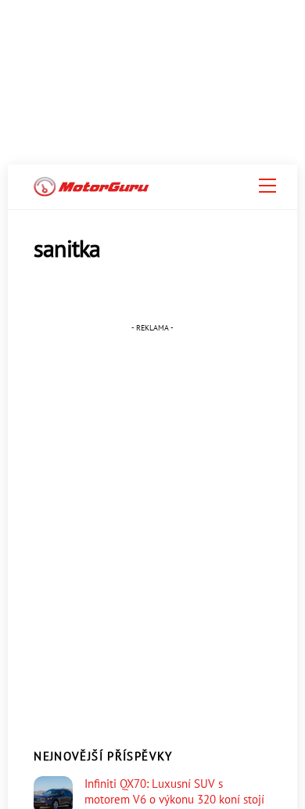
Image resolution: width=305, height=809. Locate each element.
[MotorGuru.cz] (91, 190)
